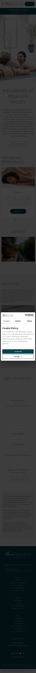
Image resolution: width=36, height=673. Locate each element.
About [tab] (29, 321)
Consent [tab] (6, 321)
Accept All (18, 351)
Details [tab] (18, 321)
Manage (17, 356)
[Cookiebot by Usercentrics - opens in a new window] (26, 315)
